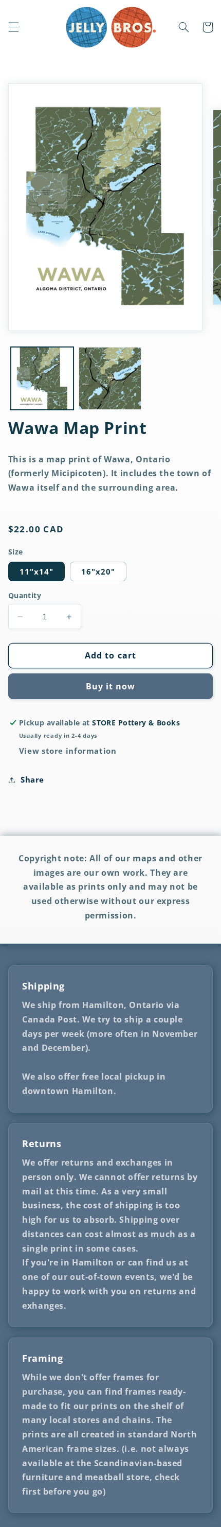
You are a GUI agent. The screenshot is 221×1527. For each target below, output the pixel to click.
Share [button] (32, 779)
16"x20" (98, 571)
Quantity (24, 595)
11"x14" (36, 571)
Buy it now (111, 686)
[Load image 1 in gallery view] (42, 378)
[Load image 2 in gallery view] (110, 378)
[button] (13, 27)
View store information (68, 750)
